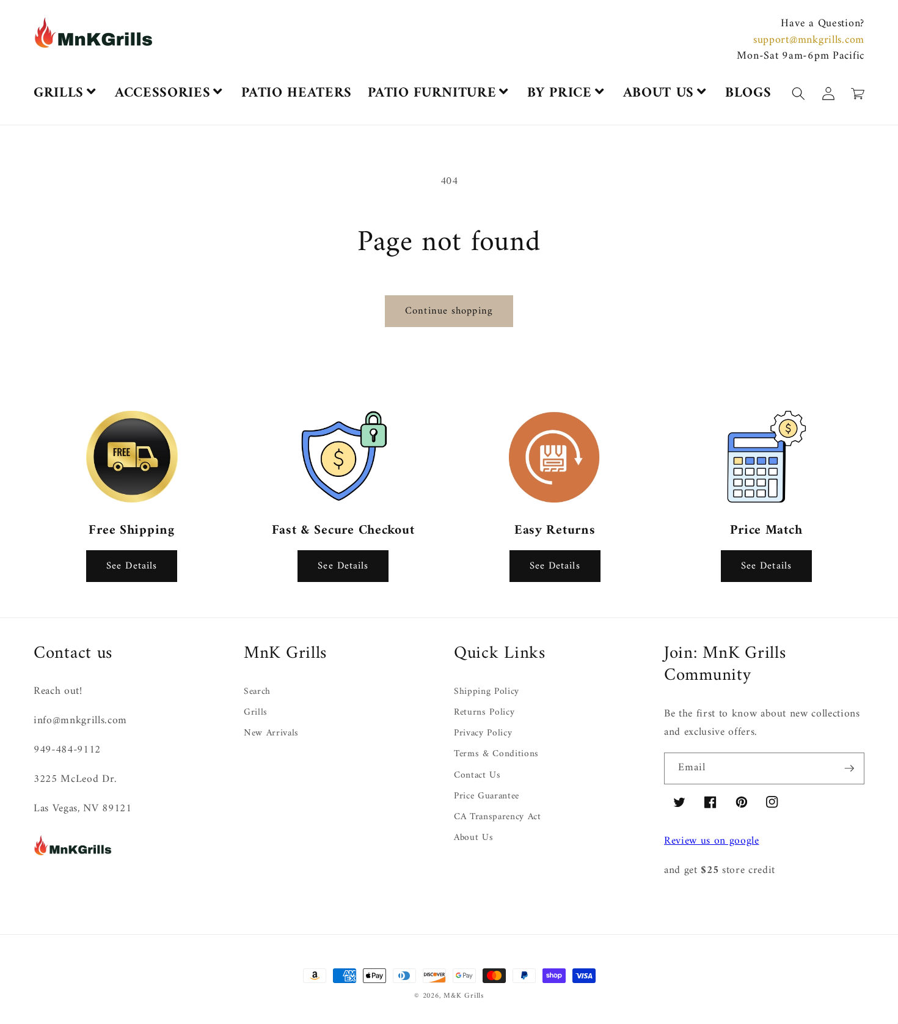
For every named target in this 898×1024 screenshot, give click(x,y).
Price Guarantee (486, 796)
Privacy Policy (483, 733)
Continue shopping (449, 311)
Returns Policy (484, 712)
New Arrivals (271, 733)
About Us (473, 838)
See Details (131, 566)
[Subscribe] (849, 768)
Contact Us (477, 775)
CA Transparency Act (497, 817)
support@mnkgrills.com (808, 40)
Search (257, 692)
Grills (256, 712)
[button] (897, 1016)
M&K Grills (464, 996)
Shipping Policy (486, 692)
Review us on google (711, 840)
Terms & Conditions (496, 754)
